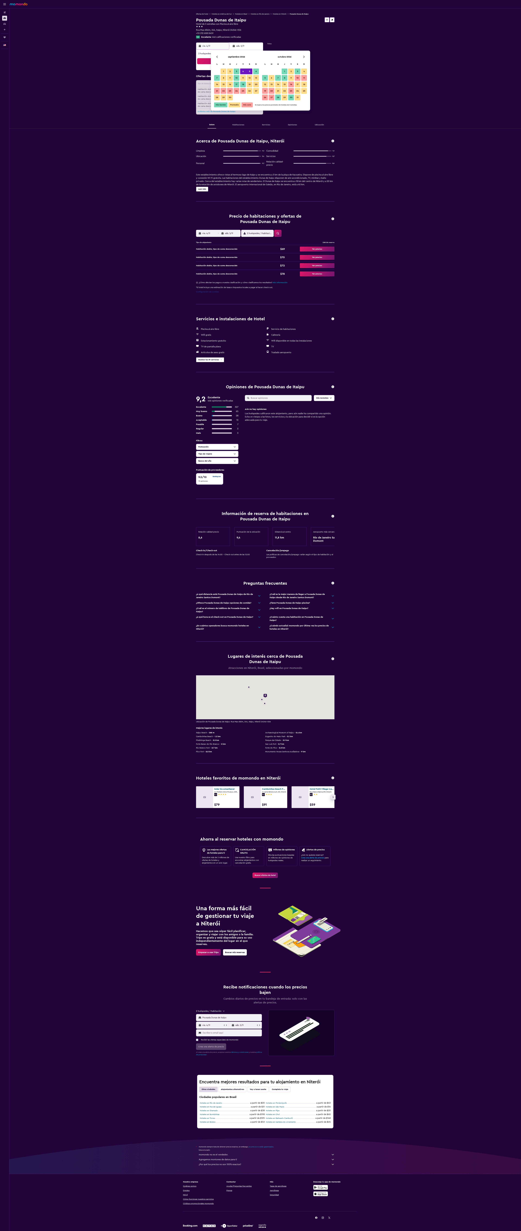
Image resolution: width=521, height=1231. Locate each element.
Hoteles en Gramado (209, 1111)
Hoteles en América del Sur (222, 14)
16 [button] (230, 84)
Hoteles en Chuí (273, 1114)
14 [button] (217, 84)
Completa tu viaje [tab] (280, 1089)
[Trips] (4, 37)
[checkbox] (209, 479)
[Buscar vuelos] (4, 12)
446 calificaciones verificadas (226, 37)
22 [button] (223, 91)
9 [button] (230, 78)
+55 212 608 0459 (204, 33)
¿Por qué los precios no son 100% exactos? (220, 1164)
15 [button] (224, 84)
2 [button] (230, 71)
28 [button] (217, 97)
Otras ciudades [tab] (208, 1089)
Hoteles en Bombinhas (209, 1114)
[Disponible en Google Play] (320, 1187)
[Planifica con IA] (4, 29)
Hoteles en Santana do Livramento (281, 1122)
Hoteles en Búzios (207, 1122)
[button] (5, 4)
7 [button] (216, 78)
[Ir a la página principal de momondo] (18, 4)
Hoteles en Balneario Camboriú (279, 1118)
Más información (280, 283)
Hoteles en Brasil (241, 14)
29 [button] (223, 97)
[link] (265, 875)
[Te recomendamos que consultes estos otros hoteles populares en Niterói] (332, 778)
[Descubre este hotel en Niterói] (332, 141)
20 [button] (256, 84)
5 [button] (249, 71)
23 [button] (230, 91)
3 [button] (236, 71)
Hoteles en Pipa (272, 1111)
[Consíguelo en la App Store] (320, 1193)
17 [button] (236, 84)
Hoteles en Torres (207, 1118)
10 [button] (236, 78)
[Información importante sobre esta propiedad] (332, 516)
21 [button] (217, 91)
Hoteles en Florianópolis (276, 1103)
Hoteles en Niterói (279, 14)
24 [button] (236, 91)
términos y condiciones (240, 1052)
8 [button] (223, 78)
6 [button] (256, 71)
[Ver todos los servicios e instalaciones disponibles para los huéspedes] (332, 319)
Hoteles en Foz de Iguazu (211, 1107)
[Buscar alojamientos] (4, 18)
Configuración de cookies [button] (207, 292)
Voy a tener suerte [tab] (258, 1089)
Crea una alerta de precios (312, 858)
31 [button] (298, 97)
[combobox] (231, 1018)
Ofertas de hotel (202, 14)
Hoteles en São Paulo (275, 1107)
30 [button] (230, 97)
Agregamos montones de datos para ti (218, 1159)
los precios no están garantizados (261, 1147)
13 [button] (256, 78)
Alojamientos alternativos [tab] (232, 1089)
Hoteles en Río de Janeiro (260, 14)
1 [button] (223, 71)
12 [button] (250, 78)
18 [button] (243, 84)
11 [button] (243, 78)
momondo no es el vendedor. (213, 1155)
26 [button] (249, 91)
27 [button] (256, 91)
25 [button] (243, 91)
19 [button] (250, 84)
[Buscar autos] (4, 24)
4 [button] (243, 71)
